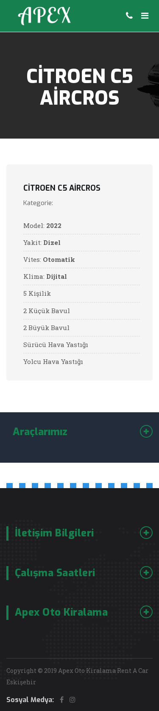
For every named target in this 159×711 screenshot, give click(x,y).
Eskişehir (21, 682)
